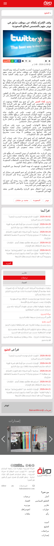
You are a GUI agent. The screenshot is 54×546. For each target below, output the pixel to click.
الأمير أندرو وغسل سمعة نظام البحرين (35, 315)
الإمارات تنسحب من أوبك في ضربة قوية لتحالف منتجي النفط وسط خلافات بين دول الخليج (28, 226)
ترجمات (24, 277)
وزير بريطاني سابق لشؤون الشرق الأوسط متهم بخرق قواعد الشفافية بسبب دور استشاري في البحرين (29, 331)
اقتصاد (24, 282)
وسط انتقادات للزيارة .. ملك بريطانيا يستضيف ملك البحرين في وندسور (27, 338)
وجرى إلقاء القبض (43, 101)
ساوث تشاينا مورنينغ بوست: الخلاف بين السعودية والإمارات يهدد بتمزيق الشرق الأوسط (30, 300)
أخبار (47, 496)
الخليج (46, 13)
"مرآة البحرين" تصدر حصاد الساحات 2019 (39, 432)
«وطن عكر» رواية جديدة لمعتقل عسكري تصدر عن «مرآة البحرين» (17, 434)
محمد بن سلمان (21, 200)
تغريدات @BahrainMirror (40, 410)
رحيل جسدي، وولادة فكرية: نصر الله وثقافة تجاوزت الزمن (28, 323)
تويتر (47, 200)
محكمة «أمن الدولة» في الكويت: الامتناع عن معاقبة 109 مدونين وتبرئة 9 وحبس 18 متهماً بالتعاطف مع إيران (27, 235)
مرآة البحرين (48, 3)
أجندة (46, 522)
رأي (47, 514)
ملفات (27, 514)
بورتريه (27, 505)
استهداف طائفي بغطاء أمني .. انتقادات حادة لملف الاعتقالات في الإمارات (29, 244)
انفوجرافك (25, 509)
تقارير (24, 273)
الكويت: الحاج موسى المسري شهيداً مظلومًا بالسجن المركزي (30, 218)
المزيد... (7, 263)
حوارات (46, 509)
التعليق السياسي (42, 501)
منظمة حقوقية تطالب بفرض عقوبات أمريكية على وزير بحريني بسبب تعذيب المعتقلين (29, 308)
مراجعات (45, 531)
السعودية (36, 200)
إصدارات (14, 421)
